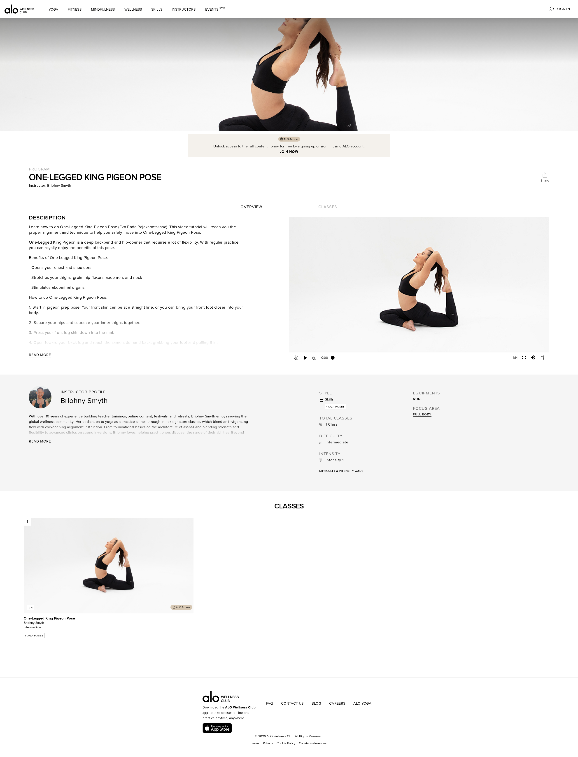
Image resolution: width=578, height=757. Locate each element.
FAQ (269, 703)
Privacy (268, 743)
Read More (40, 355)
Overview (251, 206)
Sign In (563, 9)
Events (215, 9)
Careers (337, 703)
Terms (255, 743)
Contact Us (292, 703)
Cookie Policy (286, 743)
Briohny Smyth (59, 185)
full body (422, 414)
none (417, 399)
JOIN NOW (289, 151)
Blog (316, 703)
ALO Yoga (362, 703)
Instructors (184, 9)
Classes (327, 206)
